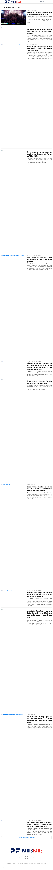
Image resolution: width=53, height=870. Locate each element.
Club (28, 10)
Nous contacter (19, 863)
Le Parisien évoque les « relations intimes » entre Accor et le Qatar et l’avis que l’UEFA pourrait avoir (39, 824)
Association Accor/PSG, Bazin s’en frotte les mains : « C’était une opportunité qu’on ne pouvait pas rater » (39, 614)
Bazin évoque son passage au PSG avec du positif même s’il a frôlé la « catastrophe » (39, 48)
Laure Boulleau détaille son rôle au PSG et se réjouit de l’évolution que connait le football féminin (39, 489)
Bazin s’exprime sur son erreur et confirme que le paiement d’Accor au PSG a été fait (39, 154)
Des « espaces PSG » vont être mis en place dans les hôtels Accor (39, 382)
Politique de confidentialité (30, 863)
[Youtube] (28, 857)
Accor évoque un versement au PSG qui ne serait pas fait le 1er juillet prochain (39, 260)
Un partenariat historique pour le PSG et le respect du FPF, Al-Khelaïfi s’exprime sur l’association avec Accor (39, 720)
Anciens (29, 44)
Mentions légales (11, 863)
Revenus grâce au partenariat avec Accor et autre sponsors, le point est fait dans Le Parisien (39, 594)
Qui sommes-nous (41, 863)
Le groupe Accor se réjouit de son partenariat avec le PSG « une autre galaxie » (39, 31)
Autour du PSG (31, 27)
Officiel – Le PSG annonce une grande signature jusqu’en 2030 (39, 13)
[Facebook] (21, 857)
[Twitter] (24, 857)
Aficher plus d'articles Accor (26, 837)
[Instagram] (32, 857)
